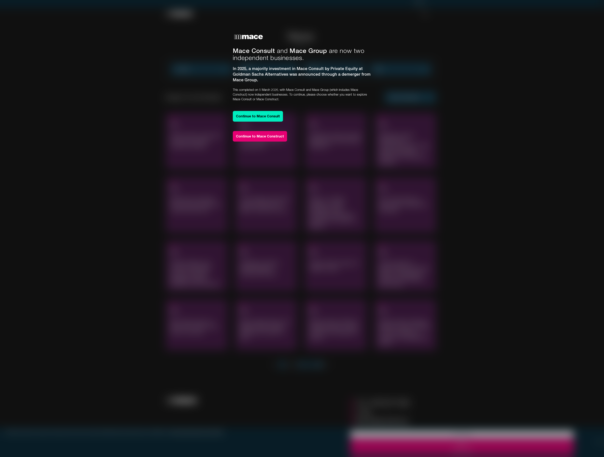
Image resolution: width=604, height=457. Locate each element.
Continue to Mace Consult (258, 116)
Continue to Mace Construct (260, 136)
